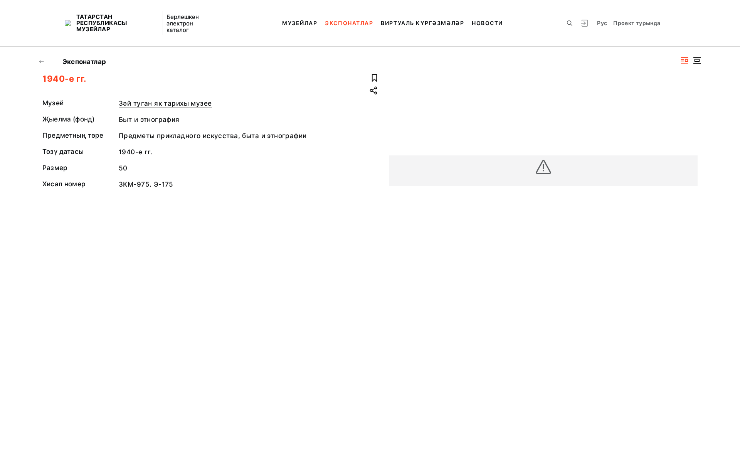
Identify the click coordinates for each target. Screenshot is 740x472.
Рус (602, 23)
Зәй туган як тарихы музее (165, 103)
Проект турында (636, 23)
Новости (487, 23)
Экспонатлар (349, 23)
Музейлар (299, 23)
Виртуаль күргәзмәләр (422, 23)
